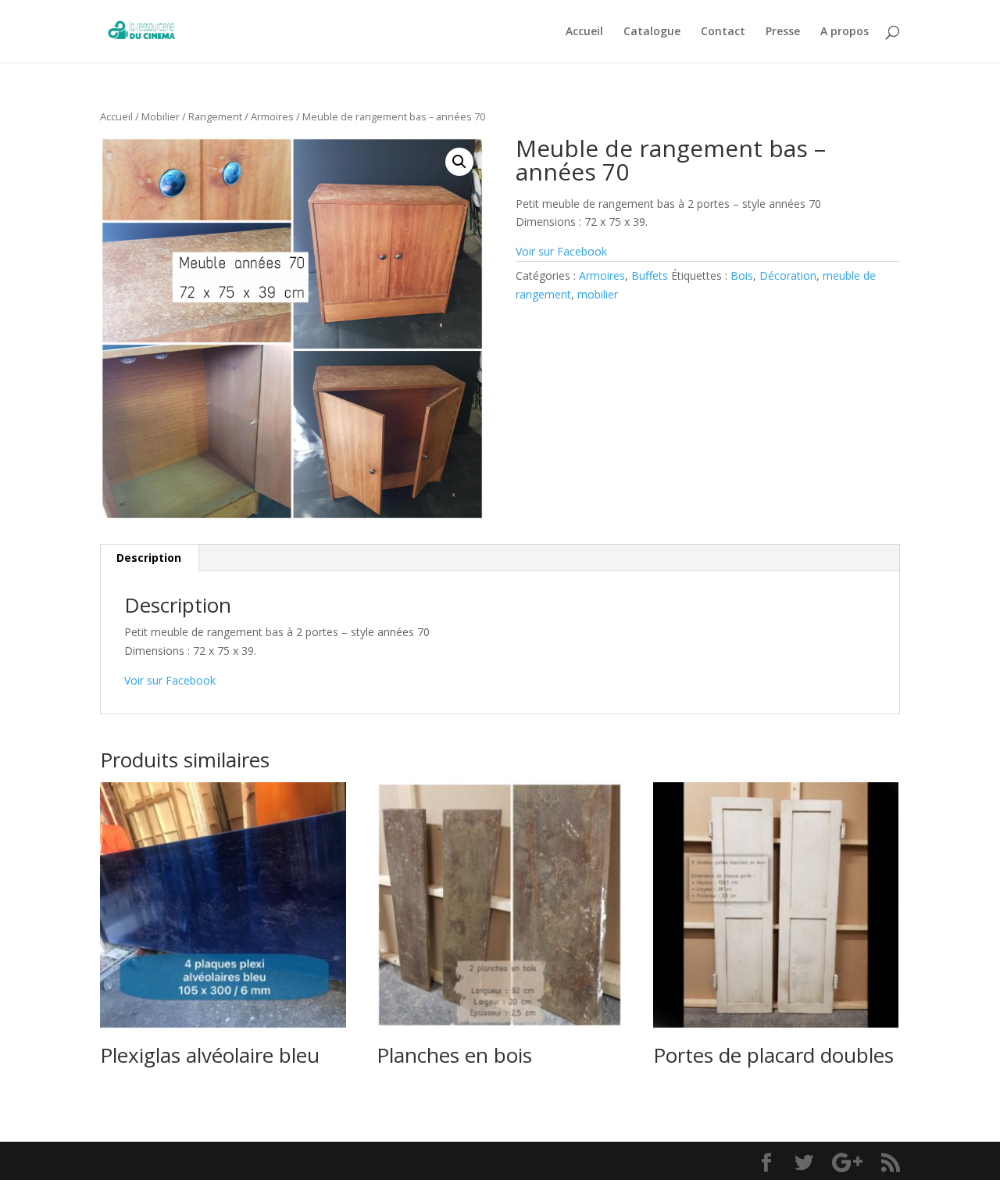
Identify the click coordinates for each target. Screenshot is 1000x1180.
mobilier (597, 294)
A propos (844, 32)
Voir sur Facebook (561, 251)
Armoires (272, 116)
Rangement (215, 116)
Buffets (649, 275)
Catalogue (651, 32)
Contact (723, 32)
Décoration (787, 275)
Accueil (584, 32)
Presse (783, 32)
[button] (459, 162)
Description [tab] (148, 557)
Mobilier (160, 116)
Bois (741, 275)
